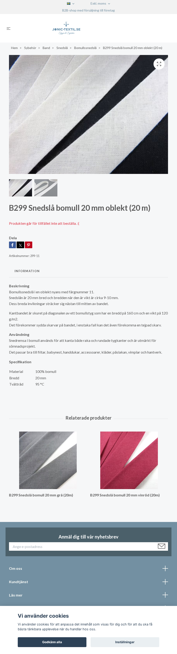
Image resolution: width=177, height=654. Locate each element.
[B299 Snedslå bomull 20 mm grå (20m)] (48, 460)
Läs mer (16, 595)
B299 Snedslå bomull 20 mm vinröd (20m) (125, 495)
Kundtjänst (18, 581)
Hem (14, 48)
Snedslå (62, 48)
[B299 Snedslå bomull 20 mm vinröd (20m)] (129, 460)
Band (46, 48)
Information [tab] (27, 271)
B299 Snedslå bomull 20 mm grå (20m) (41, 495)
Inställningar (125, 642)
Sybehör (30, 48)
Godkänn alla (52, 642)
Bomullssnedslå (85, 48)
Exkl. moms (99, 3)
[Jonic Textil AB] (92, 28)
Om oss (15, 568)
